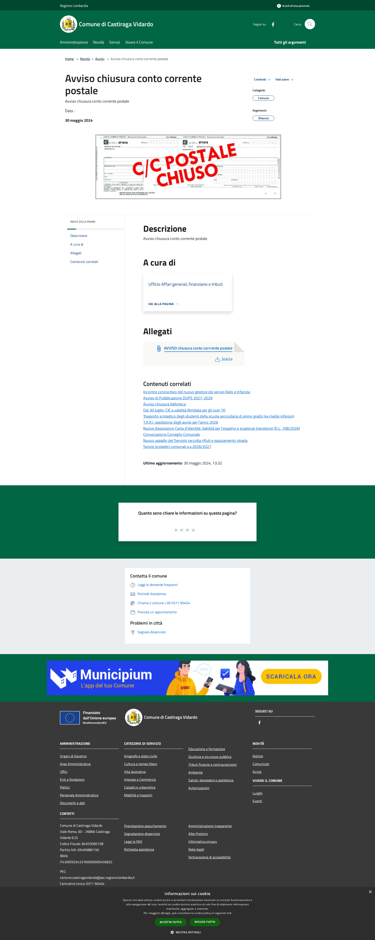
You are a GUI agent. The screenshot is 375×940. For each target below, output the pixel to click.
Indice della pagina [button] (82, 222)
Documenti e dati (72, 802)
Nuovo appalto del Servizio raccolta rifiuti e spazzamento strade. (195, 440)
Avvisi (99, 58)
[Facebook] (271, 24)
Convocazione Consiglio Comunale (171, 434)
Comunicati (261, 763)
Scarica (227, 358)
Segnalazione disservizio (142, 833)
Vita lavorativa (135, 771)
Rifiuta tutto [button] (205, 922)
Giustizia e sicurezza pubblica (209, 756)
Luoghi (258, 793)
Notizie (258, 756)
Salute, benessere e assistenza (211, 780)
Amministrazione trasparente (210, 825)
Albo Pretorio (198, 833)
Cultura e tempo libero (140, 763)
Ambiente (195, 772)
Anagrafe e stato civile (140, 756)
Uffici (63, 771)
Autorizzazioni (198, 788)
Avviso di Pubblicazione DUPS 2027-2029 (177, 398)
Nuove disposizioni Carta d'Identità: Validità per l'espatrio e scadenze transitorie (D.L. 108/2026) (221, 428)
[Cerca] (310, 24)
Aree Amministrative (75, 763)
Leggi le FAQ (133, 841)
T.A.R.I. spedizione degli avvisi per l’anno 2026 (180, 422)
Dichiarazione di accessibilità (209, 857)
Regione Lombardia (74, 5)
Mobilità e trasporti (138, 795)
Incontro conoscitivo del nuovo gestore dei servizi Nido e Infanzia (196, 392)
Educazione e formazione (206, 748)
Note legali (196, 849)
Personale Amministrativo (79, 795)
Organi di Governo (73, 756)
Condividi (260, 79)
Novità (85, 58)
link (229, 913)
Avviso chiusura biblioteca (164, 404)
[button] (187, 932)
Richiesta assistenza (139, 849)
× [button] (370, 892)
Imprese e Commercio (140, 779)
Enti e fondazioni (72, 779)
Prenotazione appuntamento (145, 825)
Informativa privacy (202, 841)
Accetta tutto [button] (171, 922)
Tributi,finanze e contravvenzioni (212, 764)
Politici (65, 787)
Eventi (257, 801)
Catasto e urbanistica (139, 787)
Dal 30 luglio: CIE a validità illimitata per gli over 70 (184, 410)
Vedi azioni (282, 79)
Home (69, 58)
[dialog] (187, 913)
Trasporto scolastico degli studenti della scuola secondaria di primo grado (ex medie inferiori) (218, 416)
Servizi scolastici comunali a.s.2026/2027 (177, 446)
